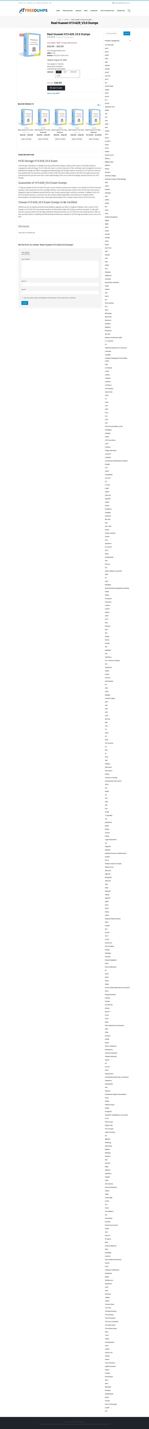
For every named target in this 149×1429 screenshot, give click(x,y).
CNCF (106, 444)
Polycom (107, 1091)
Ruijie (106, 1167)
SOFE (106, 1266)
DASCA (107, 506)
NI (105, 970)
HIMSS (107, 671)
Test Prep (108, 1308)
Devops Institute (110, 533)
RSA (106, 1160)
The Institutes (109, 1315)
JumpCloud (108, 822)
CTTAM (107, 485)
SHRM (107, 1229)
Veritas (107, 1359)
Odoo (106, 1022)
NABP (107, 901)
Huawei (26, 128)
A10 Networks (109, 45)
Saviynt (107, 1191)
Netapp (107, 950)
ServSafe (107, 1222)
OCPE (106, 1018)
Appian (107, 220)
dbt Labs (107, 519)
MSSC (107, 888)
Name (24, 281)
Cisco (106, 413)
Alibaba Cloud (109, 162)
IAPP (106, 709)
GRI (106, 647)
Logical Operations (111, 839)
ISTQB (107, 812)
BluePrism (108, 320)
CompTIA (108, 454)
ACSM (107, 96)
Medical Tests (109, 867)
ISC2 (106, 798)
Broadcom (108, 331)
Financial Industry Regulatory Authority (117, 588)
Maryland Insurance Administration (115, 853)
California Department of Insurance (116, 348)
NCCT (107, 936)
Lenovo (107, 833)
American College (110, 176)
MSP (106, 884)
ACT (106, 100)
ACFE (106, 79)
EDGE (106, 554)
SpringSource (109, 1280)
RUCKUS (107, 1163)
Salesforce (108, 1173)
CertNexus (108, 385)
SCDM (107, 1201)
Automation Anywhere (112, 282)
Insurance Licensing (111, 777)
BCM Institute (109, 303)
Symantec (108, 1294)
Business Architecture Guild (113, 337)
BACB (107, 296)
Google (107, 643)
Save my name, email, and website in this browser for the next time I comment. (50, 298)
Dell (106, 523)
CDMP (107, 371)
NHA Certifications (110, 967)
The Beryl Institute (110, 1311)
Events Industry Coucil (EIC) (113, 571)
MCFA (107, 860)
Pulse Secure (109, 1122)
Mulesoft (108, 891)
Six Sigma (108, 1239)
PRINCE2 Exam (109, 1105)
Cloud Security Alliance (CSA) (114, 426)
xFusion (107, 1401)
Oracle (107, 1043)
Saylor (107, 1194)
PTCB (106, 1118)
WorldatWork (109, 1394)
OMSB (107, 1039)
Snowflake (108, 1253)
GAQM (107, 612)
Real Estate (108, 1146)
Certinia (107, 375)
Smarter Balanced (110, 1246)
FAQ (50, 3)
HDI (106, 664)
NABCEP (107, 898)
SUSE (106, 1287)
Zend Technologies (111, 1404)
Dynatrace (108, 543)
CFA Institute (109, 388)
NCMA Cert (108, 943)
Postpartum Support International (115, 1094)
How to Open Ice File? (107, 11)
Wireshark (108, 1387)
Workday (107, 1390)
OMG (106, 1032)
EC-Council (108, 547)
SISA (106, 1232)
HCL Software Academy (112, 660)
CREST (107, 471)
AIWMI (107, 151)
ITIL (106, 819)
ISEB (106, 802)
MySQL (107, 895)
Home (58, 11)
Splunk (107, 1277)
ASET (106, 251)
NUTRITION (108, 1005)
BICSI (106, 310)
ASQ (106, 262)
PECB (106, 1070)
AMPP (107, 186)
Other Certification (110, 1046)
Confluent (108, 457)
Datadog (108, 512)
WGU (106, 1383)
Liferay (107, 836)
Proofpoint (108, 1111)
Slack (106, 1242)
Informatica (108, 771)
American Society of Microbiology (115, 179)
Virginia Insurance (110, 1366)
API (106, 207)
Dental (107, 530)
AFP (106, 117)
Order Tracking (42, 3)
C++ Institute (109, 341)
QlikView (107, 1139)
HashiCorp (108, 657)
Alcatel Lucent (109, 155)
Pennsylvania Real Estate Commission (117, 1077)
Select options (26, 139)
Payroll (107, 1060)
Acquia (107, 90)
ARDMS (107, 238)
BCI (106, 300)
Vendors (78, 11)
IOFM (106, 784)
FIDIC (106, 581)
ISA (106, 788)
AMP (106, 182)
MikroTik (107, 874)
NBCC (107, 922)
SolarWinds (108, 1273)
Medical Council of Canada (113, 864)
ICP (106, 736)
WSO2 (107, 1397)
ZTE (106, 1411)
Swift (106, 1290)
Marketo (107, 850)
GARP (106, 616)
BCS (106, 306)
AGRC (106, 124)
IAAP (106, 702)
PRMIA (107, 1108)
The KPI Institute (110, 1318)
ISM (106, 805)
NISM (106, 977)
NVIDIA (107, 1008)
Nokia (107, 984)
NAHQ (107, 912)
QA (106, 1136)
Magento (108, 846)
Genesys (107, 626)
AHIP (106, 134)
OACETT (107, 1012)
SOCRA (107, 1263)
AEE (106, 114)
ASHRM (107, 255)
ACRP (106, 93)
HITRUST (108, 678)
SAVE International (110, 1187)
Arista (106, 241)
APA (106, 196)
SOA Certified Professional (113, 1260)
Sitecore (107, 1235)
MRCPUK (108, 881)
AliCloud (107, 165)
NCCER (107, 932)
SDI (106, 1215)
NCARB (107, 926)
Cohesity (107, 447)
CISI (106, 416)
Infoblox (107, 764)
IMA (106, 760)
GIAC (106, 629)
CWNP (107, 492)
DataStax (108, 516)
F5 (105, 578)
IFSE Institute (109, 743)
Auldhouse (108, 275)
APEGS (107, 203)
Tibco (106, 1332)
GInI (106, 633)
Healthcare (108, 667)
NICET (107, 974)
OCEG (107, 1015)
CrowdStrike (108, 475)
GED (106, 623)
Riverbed (107, 1156)
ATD (106, 269)
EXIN (106, 574)
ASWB (107, 265)
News (85, 11)
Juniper (107, 826)
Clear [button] (58, 75)
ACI (106, 83)
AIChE (107, 145)
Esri (106, 567)
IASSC (107, 716)
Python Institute (110, 1132)
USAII (106, 1346)
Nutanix (107, 1001)
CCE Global (108, 368)
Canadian (108, 355)
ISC (106, 795)
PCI (106, 1063)
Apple (106, 224)
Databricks (108, 509)
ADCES (107, 103)
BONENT (108, 324)
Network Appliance (111, 960)
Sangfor (107, 1177)
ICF (106, 729)
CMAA (107, 437)
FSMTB (107, 609)
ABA (106, 62)
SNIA (106, 1249)
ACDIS (107, 72)
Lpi (106, 843)
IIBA (106, 750)
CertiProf (107, 382)
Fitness (107, 595)
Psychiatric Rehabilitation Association (116, 1115)
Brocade (107, 334)
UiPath (107, 1339)
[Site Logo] (33, 10)
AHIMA (107, 131)
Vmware (107, 1373)
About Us (22, 3)
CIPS (106, 406)
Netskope (108, 953)
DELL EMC (108, 526)
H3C (106, 654)
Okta (106, 1029)
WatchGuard (109, 1377)
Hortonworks (109, 681)
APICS (107, 210)
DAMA (107, 502)
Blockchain (108, 313)
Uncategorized (109, 1342)
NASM (107, 915)
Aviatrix (107, 289)
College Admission (110, 450)
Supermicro (108, 1284)
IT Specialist (108, 815)
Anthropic (108, 193)
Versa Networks (110, 1363)
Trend (107, 1335)
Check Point (108, 392)
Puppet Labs (109, 1125)
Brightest (108, 327)
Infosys (107, 774)
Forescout (108, 602)
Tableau (107, 1297)
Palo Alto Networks (111, 1053)
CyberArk (107, 499)
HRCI (106, 688)
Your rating (25, 252)
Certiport (107, 378)
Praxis (107, 1098)
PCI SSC (107, 1067)
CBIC (106, 364)
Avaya (107, 286)
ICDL (106, 726)
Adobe (107, 110)
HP (106, 685)
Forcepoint (108, 598)
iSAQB (107, 791)
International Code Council (113, 781)
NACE (106, 905)
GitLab (107, 640)
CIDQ (106, 395)
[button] (129, 10)
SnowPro (108, 1256)
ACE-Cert (108, 76)
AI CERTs (108, 141)
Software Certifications (112, 1270)
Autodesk (108, 279)
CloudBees (108, 430)
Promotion (121, 11)
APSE (106, 227)
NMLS (107, 981)
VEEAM (107, 1356)
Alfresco (107, 158)
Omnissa (107, 1036)
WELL (106, 1380)
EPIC (106, 561)
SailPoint (107, 1170)
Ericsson (107, 564)
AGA (106, 121)
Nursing (107, 998)
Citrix (106, 419)
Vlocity (107, 1370)
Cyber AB (108, 495)
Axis (106, 293)
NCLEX (107, 939)
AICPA (107, 148)
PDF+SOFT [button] (74, 72)
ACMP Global (109, 86)
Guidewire (108, 650)
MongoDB (108, 877)
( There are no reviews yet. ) (64, 37)
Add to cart (57, 88)
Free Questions (68, 11)
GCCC (106, 619)
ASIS (106, 258)
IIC (106, 753)
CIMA (106, 402)
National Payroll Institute (112, 919)
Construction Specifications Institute (116, 461)
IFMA (106, 740)
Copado (107, 464)
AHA (106, 127)
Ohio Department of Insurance (114, 1025)
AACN (107, 52)
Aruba (107, 244)
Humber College (110, 698)
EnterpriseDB (109, 557)
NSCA (106, 991)
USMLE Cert (109, 1352)
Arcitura (107, 234)
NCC (106, 929)
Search (127, 33)
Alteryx (107, 169)
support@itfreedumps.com (122, 3)
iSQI (106, 808)
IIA (106, 747)
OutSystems (109, 1049)
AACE (106, 48)
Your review (25, 259)
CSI (106, 481)
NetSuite (107, 957)
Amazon (107, 172)
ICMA (106, 733)
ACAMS (107, 69)
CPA (106, 468)
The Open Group (110, 1325)
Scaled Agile (108, 1198)
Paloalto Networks (111, 1056)
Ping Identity (109, 1084)
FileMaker (108, 585)
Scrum (107, 1208)
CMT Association (110, 440)
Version (50, 72)
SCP (106, 1204)
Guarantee (94, 11)
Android (107, 189)
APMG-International (111, 217)
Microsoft (108, 870)
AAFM (107, 55)
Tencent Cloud (109, 1304)
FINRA (107, 592)
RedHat (107, 1149)
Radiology (108, 1142)
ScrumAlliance (109, 1211)
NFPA (106, 963)
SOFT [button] (65, 72)
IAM (106, 705)
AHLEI (107, 138)
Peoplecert (108, 1080)
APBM (107, 200)
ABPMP (107, 65)
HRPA (106, 691)
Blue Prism (108, 317)
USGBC (107, 1349)
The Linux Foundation (112, 1321)
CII (106, 399)
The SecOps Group (111, 1328)
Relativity (108, 1153)
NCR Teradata (109, 946)
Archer (107, 231)
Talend (107, 1301)
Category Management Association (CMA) (116, 359)
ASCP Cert (108, 248)
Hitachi (107, 674)
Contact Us (31, 3)
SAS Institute (109, 1184)
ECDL (106, 550)
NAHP (107, 908)
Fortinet (107, 605)
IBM (106, 722)
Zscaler (107, 1408)
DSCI (106, 540)
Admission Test (110, 107)
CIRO (106, 409)
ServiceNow (108, 1218)
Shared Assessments (111, 1225)
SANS (106, 1180)
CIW (106, 423)
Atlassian (107, 272)
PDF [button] (59, 72)
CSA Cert (107, 478)
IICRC (106, 757)
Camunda (108, 351)
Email (23, 289)
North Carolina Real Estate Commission (117, 988)
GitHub (107, 636)
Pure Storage (109, 1129)
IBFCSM (107, 719)
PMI (106, 1087)
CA (106, 344)
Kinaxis (107, 829)
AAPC (106, 59)
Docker (107, 536)
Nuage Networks (110, 994)
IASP (106, 712)
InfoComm (108, 767)
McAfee (107, 857)
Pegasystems (109, 1074)
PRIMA (107, 1101)
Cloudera (107, 433)
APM (106, 213)
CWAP (107, 488)
